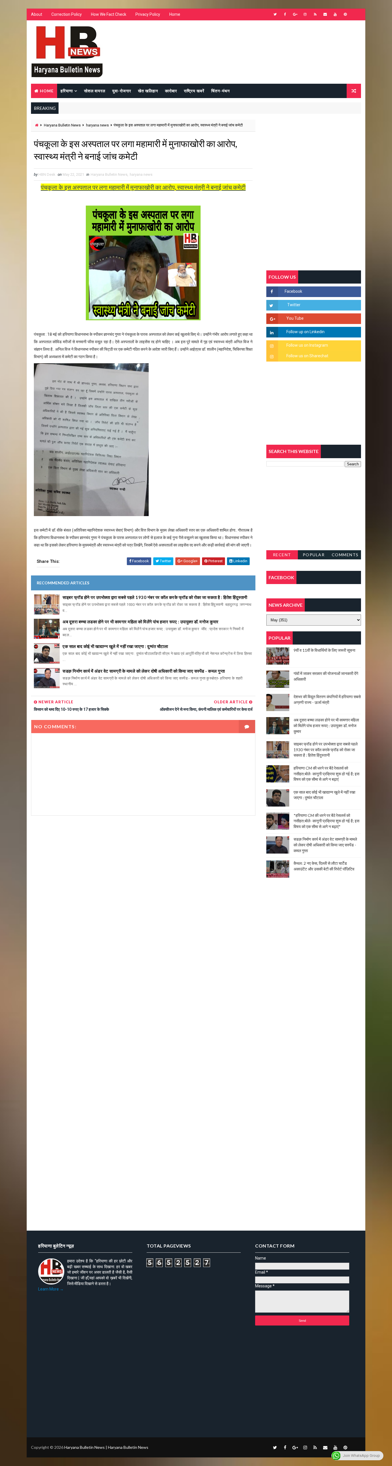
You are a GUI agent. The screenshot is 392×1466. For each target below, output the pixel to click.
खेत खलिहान (148, 90)
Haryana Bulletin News (62, 125)
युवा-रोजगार (121, 90)
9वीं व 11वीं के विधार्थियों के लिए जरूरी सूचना (324, 650)
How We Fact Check (108, 14)
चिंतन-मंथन (220, 90)
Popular (314, 554)
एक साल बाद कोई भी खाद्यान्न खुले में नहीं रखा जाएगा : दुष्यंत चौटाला (115, 646)
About (36, 14)
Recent (282, 554)
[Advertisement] (143, 883)
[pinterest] (345, 14)
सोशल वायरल (94, 90)
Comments (345, 554)
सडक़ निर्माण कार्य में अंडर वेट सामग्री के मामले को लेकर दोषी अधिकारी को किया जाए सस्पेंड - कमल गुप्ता (144, 671)
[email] (325, 14)
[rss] (315, 14)
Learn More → (51, 1289)
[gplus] (295, 14)
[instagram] (305, 14)
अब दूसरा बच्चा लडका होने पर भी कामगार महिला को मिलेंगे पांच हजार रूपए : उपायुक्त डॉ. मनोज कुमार (141, 621)
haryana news (97, 125)
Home (174, 14)
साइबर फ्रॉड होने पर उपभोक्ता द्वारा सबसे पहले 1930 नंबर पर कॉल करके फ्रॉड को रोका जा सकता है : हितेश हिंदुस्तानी (155, 597)
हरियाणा (67, 90)
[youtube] (335, 14)
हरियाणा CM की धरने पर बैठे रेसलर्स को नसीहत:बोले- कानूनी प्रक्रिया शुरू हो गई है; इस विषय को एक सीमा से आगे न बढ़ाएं (326, 774)
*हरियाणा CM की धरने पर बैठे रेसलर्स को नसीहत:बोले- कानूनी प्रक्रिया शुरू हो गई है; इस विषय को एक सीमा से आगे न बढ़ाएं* (326, 821)
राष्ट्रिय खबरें (194, 90)
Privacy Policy (147, 14)
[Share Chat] (355, 14)
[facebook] (285, 14)
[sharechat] (355, 1447)
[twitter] (275, 14)
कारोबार (171, 90)
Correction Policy (66, 14)
